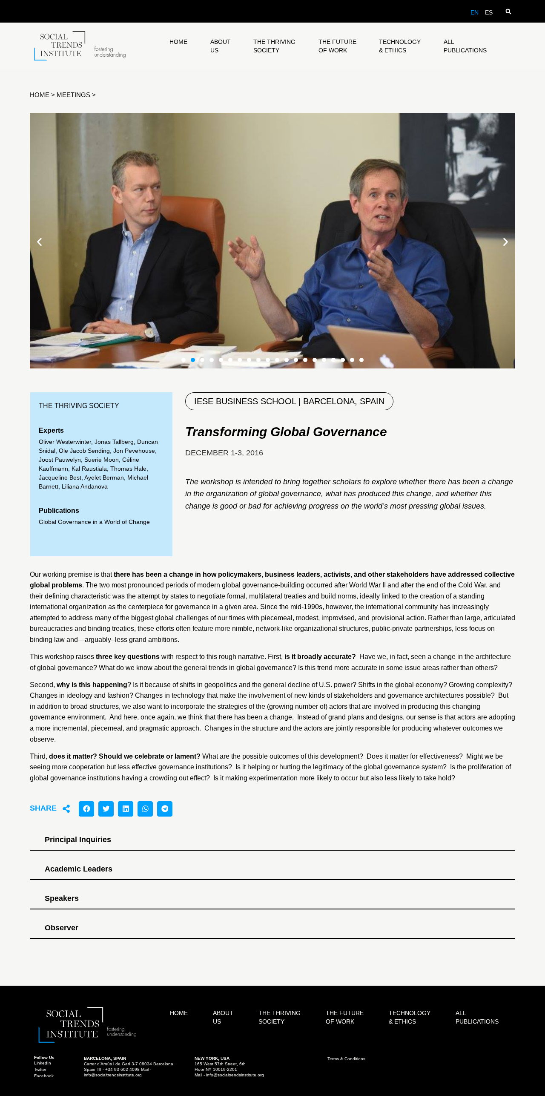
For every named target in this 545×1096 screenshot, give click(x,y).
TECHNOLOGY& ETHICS (400, 46)
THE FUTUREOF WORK (337, 46)
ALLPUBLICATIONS (465, 46)
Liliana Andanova (85, 486)
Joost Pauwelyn (60, 459)
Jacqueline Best (60, 477)
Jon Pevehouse (134, 450)
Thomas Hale (128, 468)
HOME (178, 41)
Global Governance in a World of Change (94, 521)
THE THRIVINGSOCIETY (274, 46)
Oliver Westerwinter (65, 441)
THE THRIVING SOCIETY (79, 405)
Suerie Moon (101, 459)
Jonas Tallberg (114, 441)
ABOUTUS (220, 46)
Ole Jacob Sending (84, 450)
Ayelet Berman (104, 477)
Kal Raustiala (89, 468)
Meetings (73, 94)
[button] (508, 11)
